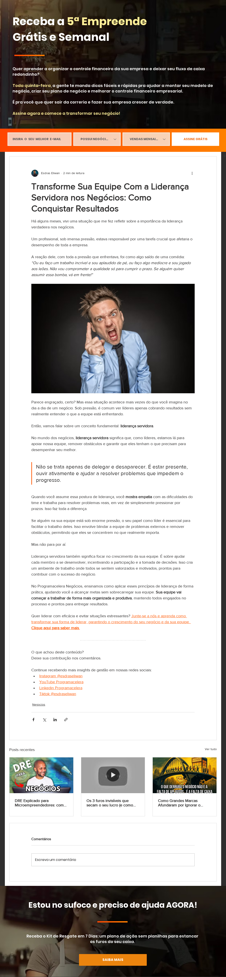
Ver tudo (211, 749)
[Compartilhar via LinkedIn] (55, 719)
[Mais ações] (192, 173)
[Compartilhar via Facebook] (33, 719)
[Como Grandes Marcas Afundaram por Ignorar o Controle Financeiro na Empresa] (185, 775)
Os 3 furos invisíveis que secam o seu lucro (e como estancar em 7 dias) (110, 802)
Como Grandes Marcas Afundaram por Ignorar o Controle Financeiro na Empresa (179, 802)
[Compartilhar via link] (66, 719)
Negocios (38, 704)
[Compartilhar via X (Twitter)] (44, 719)
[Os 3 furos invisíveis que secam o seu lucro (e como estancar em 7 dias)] (113, 775)
